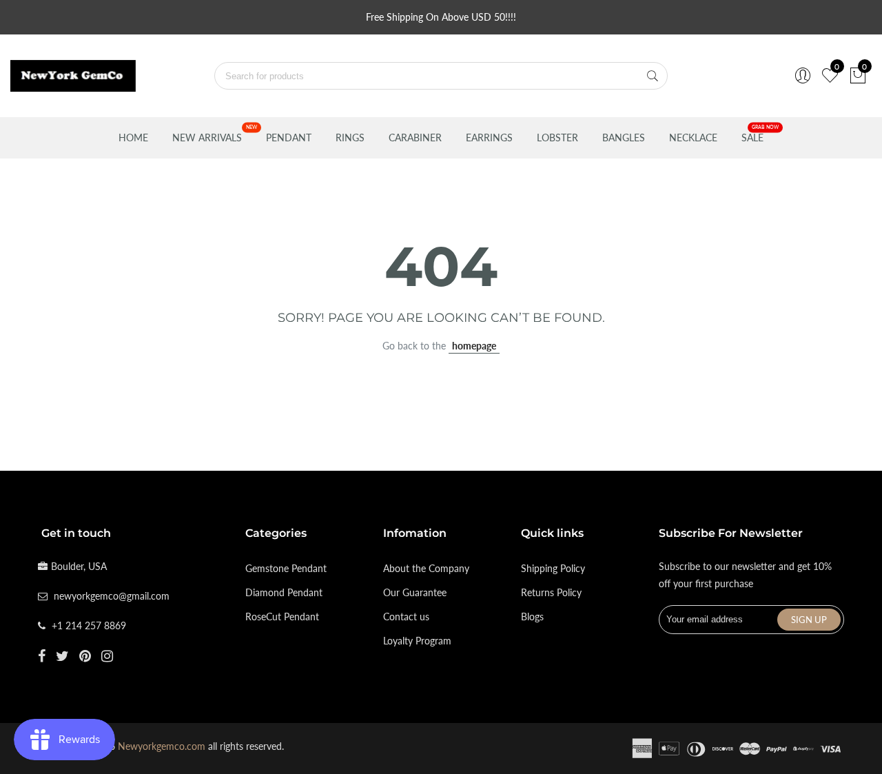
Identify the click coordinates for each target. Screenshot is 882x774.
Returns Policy (551, 592)
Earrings (489, 137)
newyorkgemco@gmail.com (112, 596)
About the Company (426, 568)
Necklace (693, 137)
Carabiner (415, 137)
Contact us (406, 616)
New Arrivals (207, 137)
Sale (752, 137)
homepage (474, 346)
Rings (350, 137)
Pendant (288, 137)
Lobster (557, 137)
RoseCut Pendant (282, 616)
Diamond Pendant (283, 592)
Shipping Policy (553, 568)
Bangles (623, 137)
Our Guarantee (415, 592)
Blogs (532, 616)
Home (133, 137)
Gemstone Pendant (286, 568)
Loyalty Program (417, 640)
